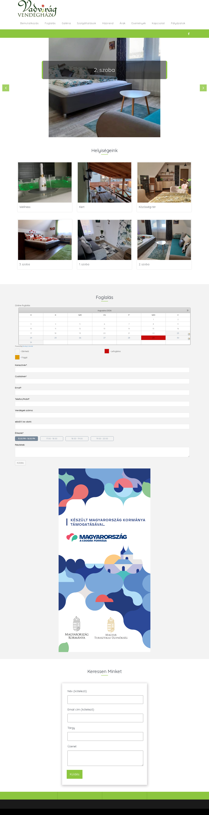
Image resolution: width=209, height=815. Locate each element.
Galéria (66, 23)
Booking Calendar (27, 346)
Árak (122, 23)
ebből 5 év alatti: (23, 421)
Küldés (20, 462)
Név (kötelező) (77, 691)
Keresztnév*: (21, 365)
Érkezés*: (19, 433)
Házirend (108, 23)
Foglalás (50, 23)
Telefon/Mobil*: (22, 399)
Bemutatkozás (29, 23)
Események (139, 23)
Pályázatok (178, 23)
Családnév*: (21, 376)
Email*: (18, 387)
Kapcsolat (158, 23)
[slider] (104, 87)
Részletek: (20, 444)
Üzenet (72, 746)
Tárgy (71, 728)
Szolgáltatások (86, 23)
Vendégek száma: (24, 410)
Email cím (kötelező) (80, 709)
